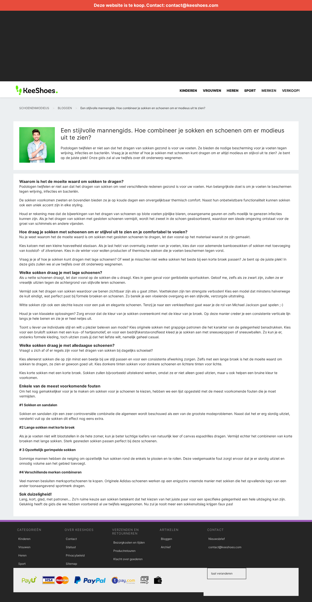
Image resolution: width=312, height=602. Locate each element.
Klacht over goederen (128, 559)
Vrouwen (24, 547)
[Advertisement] (156, 47)
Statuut (71, 547)
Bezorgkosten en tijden (129, 542)
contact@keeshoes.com (192, 5)
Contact (71, 539)
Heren (22, 555)
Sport (22, 563)
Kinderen (24, 539)
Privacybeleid (75, 555)
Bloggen (166, 539)
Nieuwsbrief (216, 539)
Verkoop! (291, 90)
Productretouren (124, 551)
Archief (166, 547)
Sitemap (71, 563)
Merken (269, 90)
